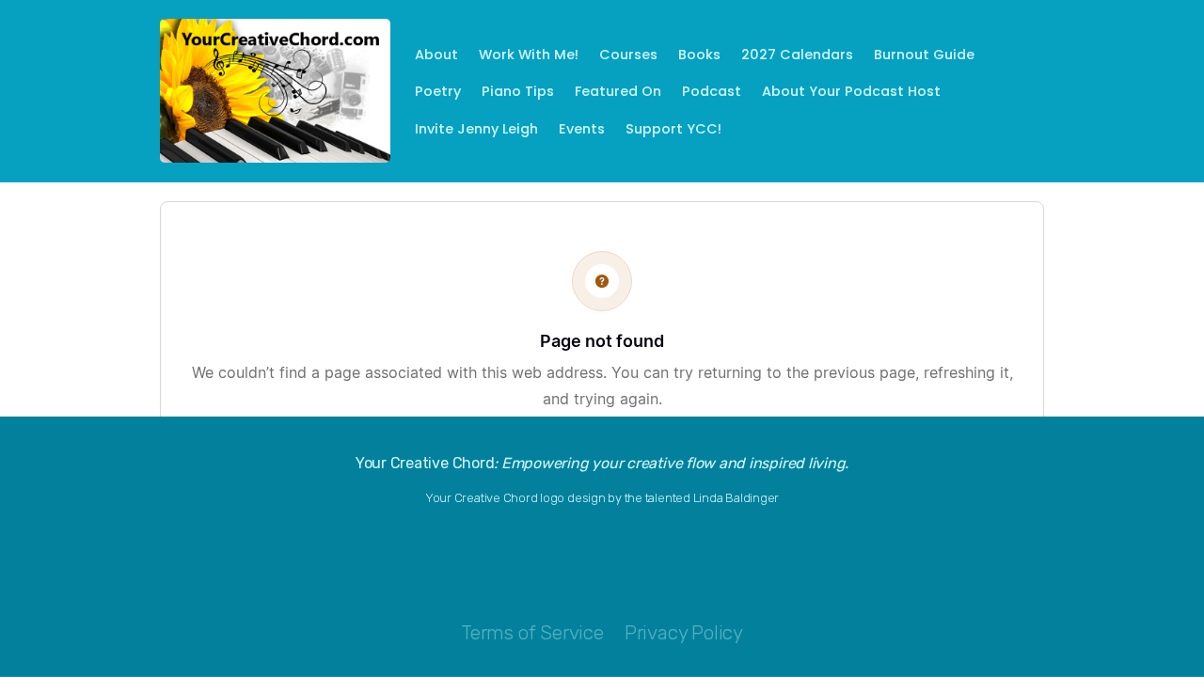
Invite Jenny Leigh (476, 128)
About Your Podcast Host (851, 91)
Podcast (711, 91)
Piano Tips (518, 91)
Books (699, 54)
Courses (628, 54)
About (436, 54)
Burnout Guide (924, 54)
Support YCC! (673, 128)
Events (582, 128)
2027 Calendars (797, 54)
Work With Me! (528, 54)
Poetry (438, 91)
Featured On (618, 91)
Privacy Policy (684, 633)
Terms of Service (532, 633)
